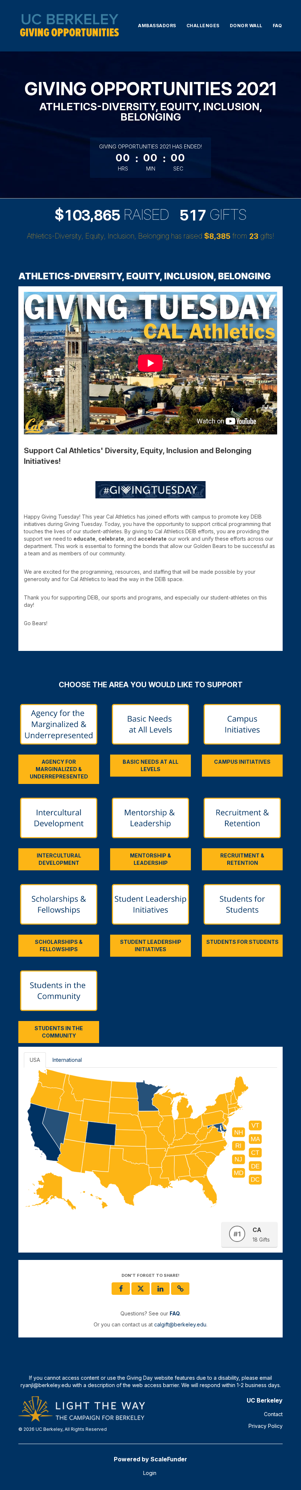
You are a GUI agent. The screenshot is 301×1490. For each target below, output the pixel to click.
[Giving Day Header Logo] (69, 25)
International (67, 1060)
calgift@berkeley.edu (180, 1324)
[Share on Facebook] (121, 1288)
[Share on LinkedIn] (160, 1288)
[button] (180, 1288)
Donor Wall (246, 25)
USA (35, 1060)
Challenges (203, 25)
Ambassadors (157, 25)
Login (149, 1473)
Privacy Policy (266, 1426)
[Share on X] (140, 1288)
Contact (273, 1414)
